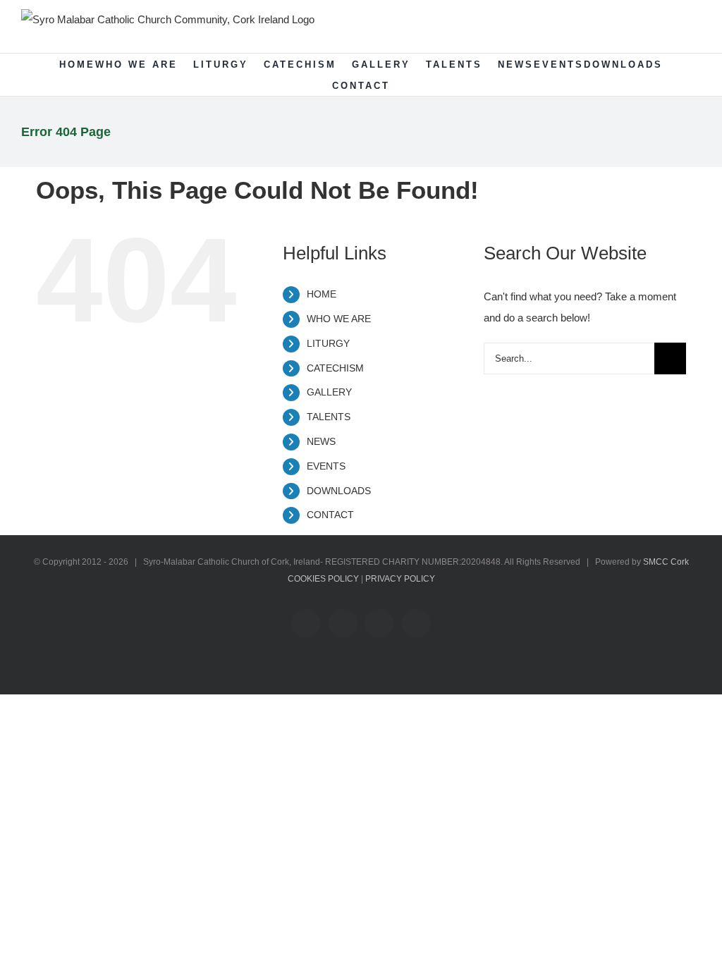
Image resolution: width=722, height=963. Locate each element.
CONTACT (330, 514)
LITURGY (328, 343)
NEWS (321, 441)
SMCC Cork (666, 562)
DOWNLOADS (339, 490)
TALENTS (328, 416)
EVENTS (326, 466)
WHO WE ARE (339, 318)
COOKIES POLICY (323, 579)
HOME (321, 294)
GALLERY (329, 392)
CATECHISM (335, 368)
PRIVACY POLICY (400, 579)
